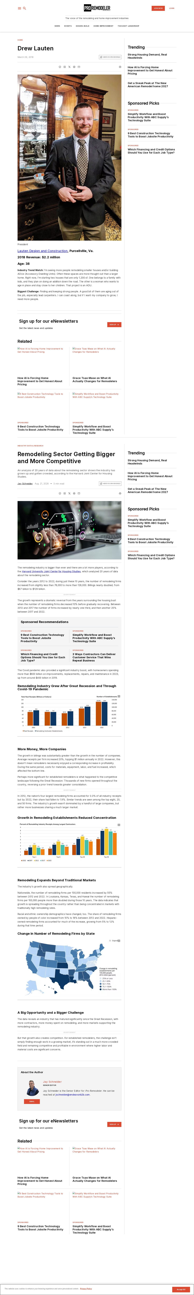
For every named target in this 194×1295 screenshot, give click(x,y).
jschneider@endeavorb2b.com (73, 1094)
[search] (25, 8)
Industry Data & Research (30, 446)
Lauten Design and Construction (43, 251)
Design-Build (82, 26)
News (57, 26)
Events (68, 26)
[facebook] (60, 67)
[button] (20, 8)
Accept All (181, 1290)
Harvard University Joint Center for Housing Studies (51, 571)
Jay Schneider (25, 483)
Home (20, 40)
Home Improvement (103, 26)
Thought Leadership (128, 26)
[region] (97, 1289)
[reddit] (74, 67)
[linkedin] (64, 67)
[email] (79, 67)
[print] (120, 67)
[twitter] (69, 67)
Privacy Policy (86, 1289)
